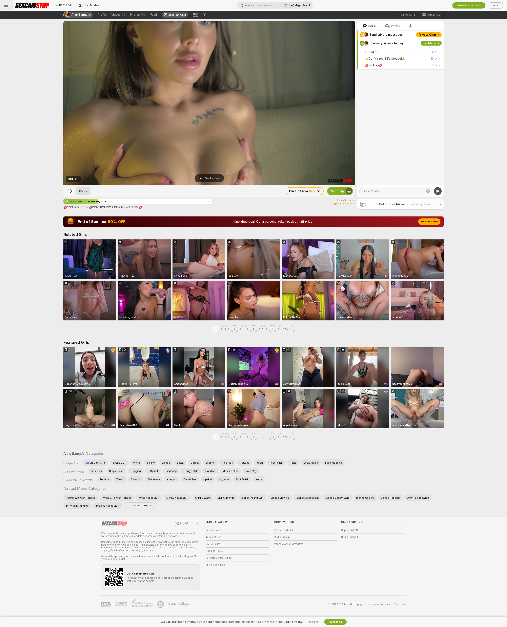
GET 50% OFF (429, 221)
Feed (153, 14)
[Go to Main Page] (32, 5)
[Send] (438, 191)
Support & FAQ (349, 530)
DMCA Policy (213, 544)
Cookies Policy (214, 551)
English (184, 523)
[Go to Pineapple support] (161, 604)
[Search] (286, 5)
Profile (102, 14)
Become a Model (283, 530)
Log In (495, 5)
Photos (138, 14)
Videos (118, 14)
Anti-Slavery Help (216, 564)
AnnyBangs (72, 453)
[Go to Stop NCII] (180, 604)
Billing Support (349, 537)
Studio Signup (282, 537)
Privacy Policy (214, 530)
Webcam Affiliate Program (288, 544)
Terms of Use (213, 537)
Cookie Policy (292, 621)
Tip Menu (429, 43)
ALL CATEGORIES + (139, 505)
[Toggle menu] (6, 5)
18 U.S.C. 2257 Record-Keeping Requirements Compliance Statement (366, 604)
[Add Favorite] (70, 191)
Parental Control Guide (218, 557)
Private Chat (427, 34)
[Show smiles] (428, 191)
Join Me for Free (209, 178)
